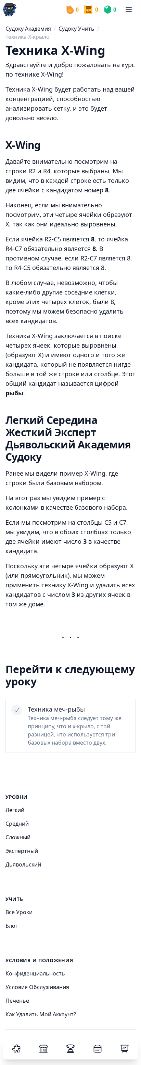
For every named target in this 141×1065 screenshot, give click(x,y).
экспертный (21, 851)
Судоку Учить (76, 28)
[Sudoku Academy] (9, 9)
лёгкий (14, 810)
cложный (17, 837)
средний (17, 823)
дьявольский (23, 864)
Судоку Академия (28, 28)
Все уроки (19, 912)
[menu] (128, 9)
